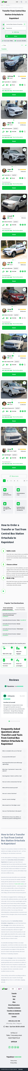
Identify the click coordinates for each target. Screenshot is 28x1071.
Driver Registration (14, 1005)
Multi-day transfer (14, 1013)
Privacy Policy (13, 1062)
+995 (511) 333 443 (14, 1021)
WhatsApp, (9, 1023)
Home (2, 5)
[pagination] (1, 480)
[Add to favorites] (24, 56)
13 (24, 480)
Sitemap (20, 1069)
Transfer (8, 5)
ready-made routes (19, 884)
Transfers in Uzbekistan (14, 1011)
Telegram (19, 1023)
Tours (14, 996)
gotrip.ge (14, 1041)
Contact (14, 1016)
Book (14, 95)
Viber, (14, 1023)
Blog (14, 1002)
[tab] (14, 751)
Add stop (16, 32)
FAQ (14, 999)
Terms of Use (13, 1060)
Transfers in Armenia (14, 1008)
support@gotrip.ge (14, 1038)
